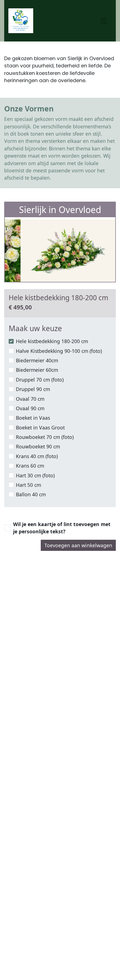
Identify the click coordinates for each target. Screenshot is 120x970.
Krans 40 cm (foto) (37, 456)
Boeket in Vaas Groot (40, 427)
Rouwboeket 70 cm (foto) (45, 437)
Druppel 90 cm (33, 389)
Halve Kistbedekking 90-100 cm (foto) (59, 351)
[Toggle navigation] (104, 20)
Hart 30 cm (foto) (35, 475)
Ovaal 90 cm (30, 408)
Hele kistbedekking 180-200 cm (52, 341)
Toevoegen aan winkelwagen (78, 545)
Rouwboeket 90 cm (38, 446)
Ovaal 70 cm (30, 398)
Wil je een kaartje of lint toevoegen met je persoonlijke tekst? (62, 528)
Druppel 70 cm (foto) (40, 379)
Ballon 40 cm (31, 494)
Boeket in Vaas (33, 417)
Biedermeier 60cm (37, 370)
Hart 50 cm (28, 485)
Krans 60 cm (30, 465)
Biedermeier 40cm (37, 360)
